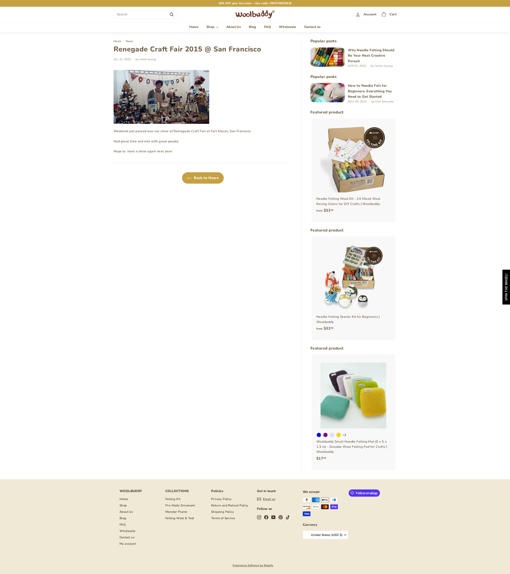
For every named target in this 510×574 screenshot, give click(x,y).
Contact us (312, 27)
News (129, 41)
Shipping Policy (222, 512)
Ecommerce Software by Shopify (253, 565)
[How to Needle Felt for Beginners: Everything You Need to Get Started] (327, 92)
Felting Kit (172, 499)
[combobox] (145, 14)
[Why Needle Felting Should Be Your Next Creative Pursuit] (327, 57)
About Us (233, 27)
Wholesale (287, 27)
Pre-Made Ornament (180, 505)
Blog (252, 27)
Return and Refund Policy (229, 505)
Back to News (206, 177)
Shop (210, 27)
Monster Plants (176, 512)
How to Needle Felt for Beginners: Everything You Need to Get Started (370, 91)
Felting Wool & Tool (179, 518)
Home (193, 27)
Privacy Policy (221, 499)
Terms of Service (223, 518)
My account (128, 544)
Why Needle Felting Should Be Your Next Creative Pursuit (371, 55)
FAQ (267, 27)
